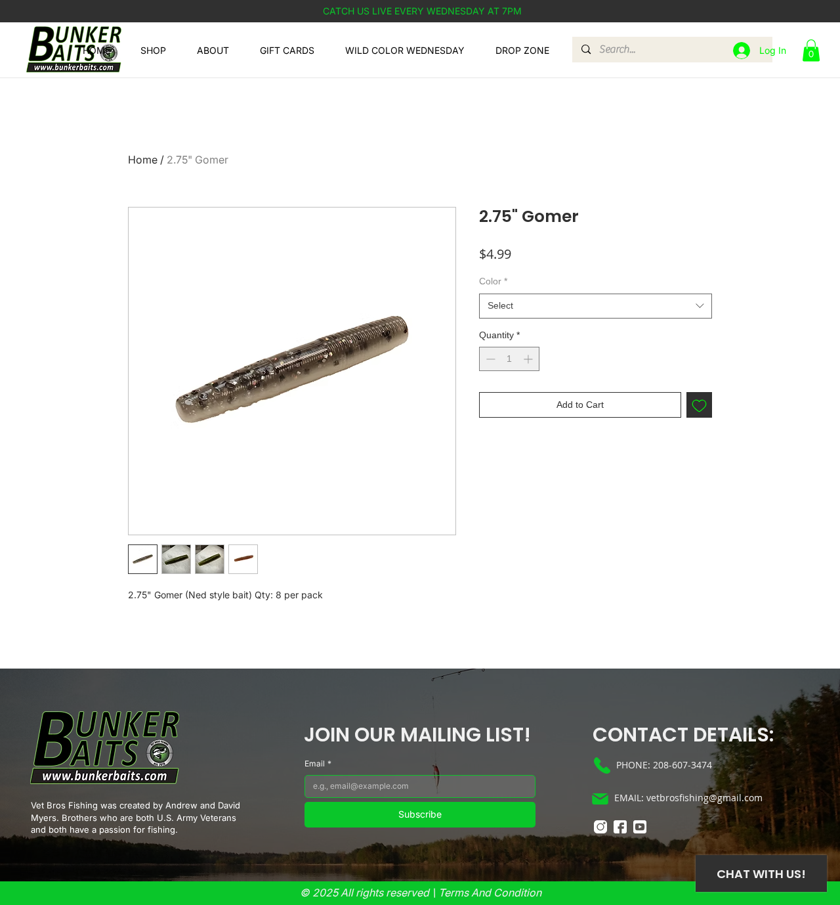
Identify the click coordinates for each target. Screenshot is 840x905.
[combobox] (595, 306)
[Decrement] (489, 358)
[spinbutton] (509, 358)
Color (493, 281)
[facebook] (620, 826)
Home (143, 159)
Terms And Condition (489, 892)
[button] (811, 50)
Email (317, 763)
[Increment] (529, 358)
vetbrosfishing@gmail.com (704, 797)
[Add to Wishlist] (699, 405)
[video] (639, 826)
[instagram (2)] (600, 826)
